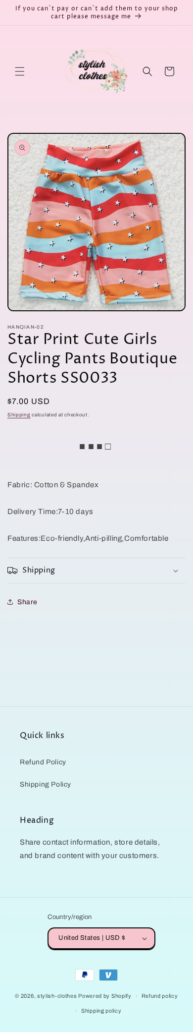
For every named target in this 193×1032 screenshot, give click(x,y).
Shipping (19, 414)
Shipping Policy (45, 784)
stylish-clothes (57, 996)
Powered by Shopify (105, 996)
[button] (20, 71)
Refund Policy (43, 762)
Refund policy (160, 996)
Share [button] (27, 602)
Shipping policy (101, 1011)
